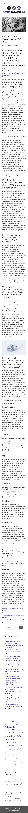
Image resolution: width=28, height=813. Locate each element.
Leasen (19, 753)
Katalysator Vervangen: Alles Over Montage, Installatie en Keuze (14, 671)
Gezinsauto (8, 752)
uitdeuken (21, 760)
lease (10, 753)
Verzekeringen (8, 764)
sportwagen (15, 758)
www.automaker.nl (14, 810)
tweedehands (15, 760)
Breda (16, 608)
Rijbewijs (7, 758)
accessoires (7, 360)
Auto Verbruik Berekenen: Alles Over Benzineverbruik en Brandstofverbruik (13, 665)
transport (10, 760)
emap (12, 809)
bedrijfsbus (12, 747)
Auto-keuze (16, 722)
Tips (6, 760)
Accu (6, 721)
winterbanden (20, 764)
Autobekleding (10, 730)
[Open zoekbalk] (9, 4)
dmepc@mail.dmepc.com (13, 74)
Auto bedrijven (9, 608)
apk (7, 721)
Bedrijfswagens (19, 747)
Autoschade (10, 742)
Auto (11, 722)
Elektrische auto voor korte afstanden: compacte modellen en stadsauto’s (13, 658)
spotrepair (20, 758)
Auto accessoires (12, 724)
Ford (20, 749)
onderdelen (15, 101)
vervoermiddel (11, 762)
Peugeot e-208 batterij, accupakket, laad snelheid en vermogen (14, 706)
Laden (21, 751)
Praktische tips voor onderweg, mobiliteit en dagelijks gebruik (12, 682)
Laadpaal (18, 751)
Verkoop (6, 762)
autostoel (18, 745)
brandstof (7, 749)
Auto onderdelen (9, 613)
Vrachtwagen (14, 764)
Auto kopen (13, 733)
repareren (17, 756)
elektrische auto (13, 750)
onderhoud (8, 756)
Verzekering (18, 762)
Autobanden (10, 727)
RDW (14, 756)
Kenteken (13, 751)
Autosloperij (10, 745)
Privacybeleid (19, 809)
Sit (10, 809)
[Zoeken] (21, 628)
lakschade (7, 753)
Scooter (10, 758)
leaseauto (14, 753)
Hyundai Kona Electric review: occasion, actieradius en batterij (14, 652)
